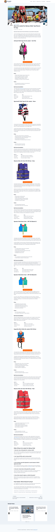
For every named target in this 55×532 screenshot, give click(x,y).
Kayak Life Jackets (16, 24)
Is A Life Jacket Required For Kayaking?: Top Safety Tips (14, 508)
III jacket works (21, 88)
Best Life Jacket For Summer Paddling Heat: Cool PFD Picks (27, 516)
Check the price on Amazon (27, 122)
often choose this (16, 437)
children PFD (16, 492)
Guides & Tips (38, 1)
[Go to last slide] (9, 513)
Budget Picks (48, 1)
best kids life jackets (22, 490)
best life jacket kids (28, 490)
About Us (34, 1)
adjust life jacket (16, 490)
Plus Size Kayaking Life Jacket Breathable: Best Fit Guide (19, 497)
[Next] (46, 513)
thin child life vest (34, 492)
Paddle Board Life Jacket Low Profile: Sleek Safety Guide (35, 497)
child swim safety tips (34, 490)
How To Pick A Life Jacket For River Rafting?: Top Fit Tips (41, 508)
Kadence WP (35, 529)
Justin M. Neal (16, 29)
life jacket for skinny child (22, 492)
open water (30, 466)
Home (31, 1)
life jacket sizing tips (28, 492)
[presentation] (27, 509)
